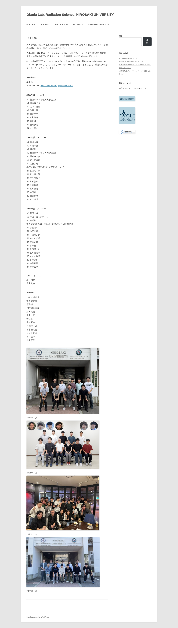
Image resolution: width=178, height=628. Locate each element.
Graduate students (98, 24)
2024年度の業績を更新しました (131, 61)
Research (45, 24)
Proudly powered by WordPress (37, 617)
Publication (61, 24)
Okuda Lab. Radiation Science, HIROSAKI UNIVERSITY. (70, 15)
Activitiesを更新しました (128, 58)
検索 (120, 36)
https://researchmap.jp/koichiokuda (57, 86)
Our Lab (30, 24)
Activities (78, 24)
